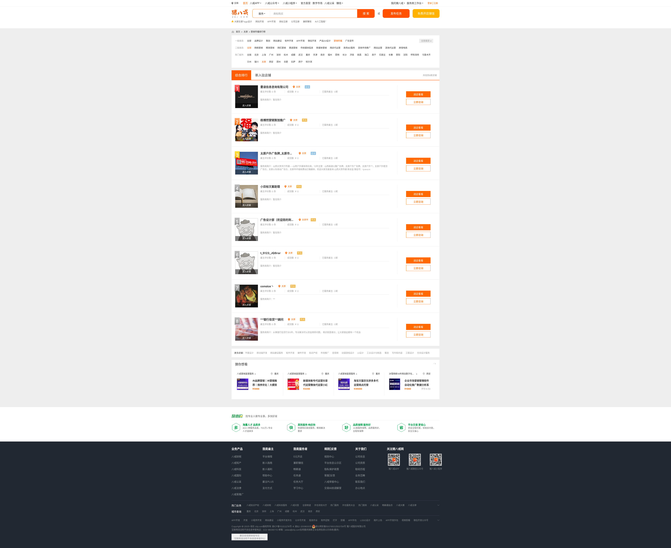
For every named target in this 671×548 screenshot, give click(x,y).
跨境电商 (403, 48)
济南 (352, 55)
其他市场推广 (364, 48)
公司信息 (360, 456)
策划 (268, 41)
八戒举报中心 (331, 481)
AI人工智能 (320, 21)
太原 (246, 31)
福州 (330, 55)
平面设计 (249, 353)
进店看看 (418, 94)
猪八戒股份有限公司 (356, 526)
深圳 (278, 55)
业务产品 (237, 449)
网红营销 (281, 48)
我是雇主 (268, 449)
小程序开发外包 (284, 520)
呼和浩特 (415, 55)
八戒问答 (295, 505)
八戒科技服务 (281, 505)
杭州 (286, 55)
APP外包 (352, 520)
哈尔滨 (309, 62)
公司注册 (295, 21)
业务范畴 (360, 475)
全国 (249, 55)
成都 (293, 55)
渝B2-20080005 (303, 526)
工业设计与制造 (374, 353)
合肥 (286, 62)
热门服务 (334, 505)
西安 (271, 62)
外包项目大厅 (320, 505)
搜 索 (366, 13)
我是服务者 (300, 449)
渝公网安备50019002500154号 (330, 526)
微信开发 (312, 41)
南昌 (359, 55)
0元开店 (297, 456)
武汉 (300, 55)
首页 (238, 31)
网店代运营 (335, 48)
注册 (436, 3)
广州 (271, 55)
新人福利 (267, 469)
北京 (256, 55)
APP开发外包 (392, 520)
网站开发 (259, 21)
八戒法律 (236, 487)
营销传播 (338, 41)
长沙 (344, 55)
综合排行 (241, 75)
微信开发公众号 (421, 520)
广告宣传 (349, 41)
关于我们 (360, 449)
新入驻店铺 (263, 75)
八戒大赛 (400, 505)
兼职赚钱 (307, 21)
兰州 (249, 62)
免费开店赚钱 (426, 13)
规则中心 (329, 456)
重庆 (308, 55)
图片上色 (378, 520)
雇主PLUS (268, 481)
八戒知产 (236, 462)
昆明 (337, 55)
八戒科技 (236, 469)
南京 (322, 55)
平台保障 (267, 456)
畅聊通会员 (387, 505)
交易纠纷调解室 (332, 487)
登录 (430, 3)
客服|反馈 (329, 475)
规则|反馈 (330, 449)
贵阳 (398, 55)
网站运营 (378, 48)
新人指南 (267, 462)
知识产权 (313, 353)
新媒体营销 (321, 48)
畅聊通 (297, 469)
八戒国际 (236, 475)
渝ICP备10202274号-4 (283, 526)
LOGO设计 (365, 520)
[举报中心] (250, 537)
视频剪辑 (406, 520)
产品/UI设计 (325, 41)
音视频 (335, 353)
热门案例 (362, 505)
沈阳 (405, 55)
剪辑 (343, 520)
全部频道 (306, 505)
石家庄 (382, 55)
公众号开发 (300, 520)
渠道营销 (293, 48)
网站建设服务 (276, 353)
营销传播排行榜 (258, 31)
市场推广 (325, 353)
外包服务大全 (348, 505)
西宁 (300, 62)
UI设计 (360, 353)
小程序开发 (256, 520)
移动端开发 (262, 353)
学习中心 (298, 487)
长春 (391, 55)
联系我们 (360, 481)
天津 (315, 55)
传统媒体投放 (307, 48)
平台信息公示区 (332, 462)
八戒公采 (236, 481)
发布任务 (396, 13)
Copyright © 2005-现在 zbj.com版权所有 (251, 526)
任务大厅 (298, 481)
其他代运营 (390, 48)
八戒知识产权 (253, 505)
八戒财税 (236, 456)
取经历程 (360, 469)
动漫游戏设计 (348, 353)
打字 (335, 520)
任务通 (297, 475)
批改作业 (313, 520)
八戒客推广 (238, 494)
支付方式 (267, 487)
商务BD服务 (349, 48)
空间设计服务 (423, 353)
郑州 (278, 62)
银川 (256, 62)
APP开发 (271, 21)
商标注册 (283, 21)
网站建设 (277, 41)
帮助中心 (267, 475)
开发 (245, 520)
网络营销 (258, 48)
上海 (264, 55)
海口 (367, 55)
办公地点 (360, 487)
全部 (249, 41)
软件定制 (325, 520)
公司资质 (360, 462)
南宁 (374, 55)
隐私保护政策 (331, 469)
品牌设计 (258, 41)
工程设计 (410, 353)
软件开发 (289, 41)
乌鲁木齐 (426, 55)
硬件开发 (302, 353)
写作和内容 (397, 353)
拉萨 (293, 62)
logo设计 (248, 21)
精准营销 (270, 48)
